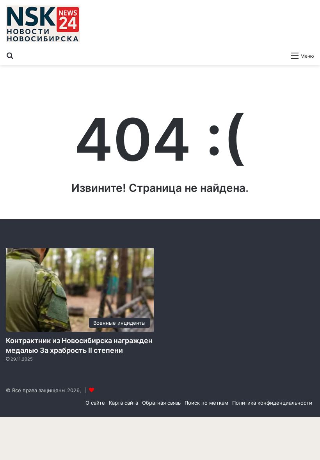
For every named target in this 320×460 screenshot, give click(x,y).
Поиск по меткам (206, 403)
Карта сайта (123, 403)
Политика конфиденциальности (272, 403)
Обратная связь (161, 403)
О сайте (95, 403)
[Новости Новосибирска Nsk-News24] (43, 23)
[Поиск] (10, 55)
